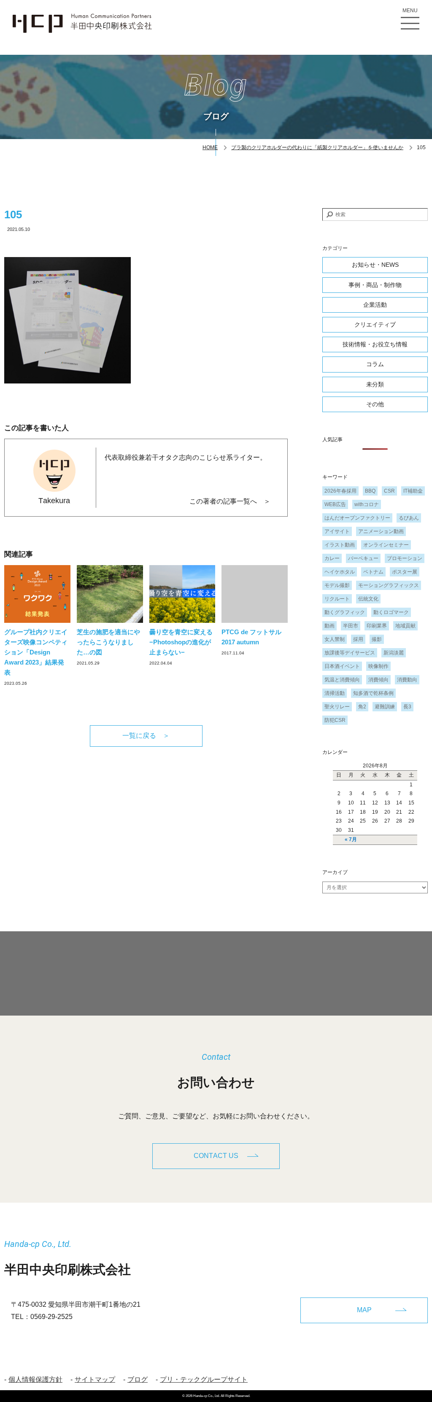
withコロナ (366, 504)
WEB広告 (335, 504)
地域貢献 (405, 626)
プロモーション (404, 558)
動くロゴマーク (391, 612)
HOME (210, 147)
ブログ (137, 1379)
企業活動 (375, 304)
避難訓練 (385, 707)
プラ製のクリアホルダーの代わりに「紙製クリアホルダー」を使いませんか (317, 147)
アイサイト (337, 531)
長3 (407, 707)
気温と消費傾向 (342, 680)
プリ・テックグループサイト (204, 1379)
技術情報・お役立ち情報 (375, 344)
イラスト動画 (339, 545)
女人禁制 (334, 639)
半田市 (350, 626)
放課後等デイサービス (349, 653)
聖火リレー (337, 707)
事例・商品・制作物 (375, 284)
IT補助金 (413, 491)
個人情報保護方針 (35, 1379)
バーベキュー (363, 558)
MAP (364, 1310)
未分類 (375, 384)
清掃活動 (334, 693)
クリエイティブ (375, 324)
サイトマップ (95, 1379)
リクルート (337, 599)
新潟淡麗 (393, 653)
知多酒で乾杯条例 (373, 693)
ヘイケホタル (339, 572)
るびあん (409, 518)
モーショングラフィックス (388, 585)
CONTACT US (216, 1155)
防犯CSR (335, 720)
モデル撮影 (337, 585)
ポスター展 (404, 572)
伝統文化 (368, 599)
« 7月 (351, 839)
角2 (362, 707)
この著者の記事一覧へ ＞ (229, 501)
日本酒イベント (342, 666)
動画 (329, 626)
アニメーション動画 (381, 531)
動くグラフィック (344, 612)
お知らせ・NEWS (375, 264)
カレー (332, 558)
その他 (375, 404)
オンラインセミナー (386, 545)
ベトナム (373, 572)
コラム (375, 364)
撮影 (377, 639)
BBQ (370, 491)
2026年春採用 (340, 491)
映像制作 (378, 666)
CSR (389, 491)
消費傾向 (378, 680)
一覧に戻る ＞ (146, 735)
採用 (358, 639)
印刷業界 (377, 626)
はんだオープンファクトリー (357, 518)
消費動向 (407, 680)
